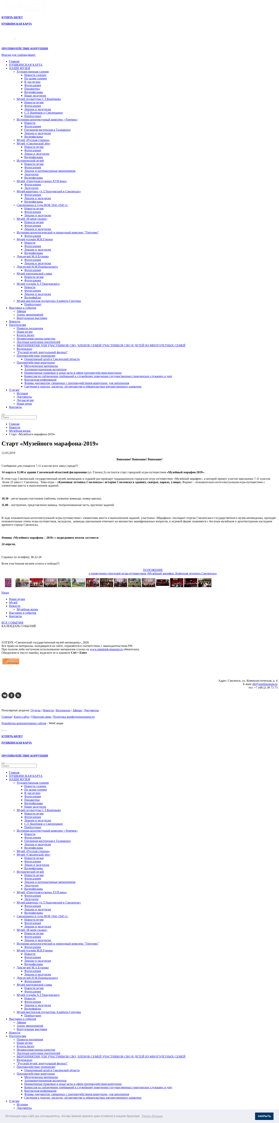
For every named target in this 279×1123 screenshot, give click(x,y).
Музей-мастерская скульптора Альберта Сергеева (49, 301)
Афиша (21, 311)
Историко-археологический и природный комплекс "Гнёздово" (58, 232)
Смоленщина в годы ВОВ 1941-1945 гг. (42, 205)
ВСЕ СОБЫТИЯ (12, 622)
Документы (24, 396)
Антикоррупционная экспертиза (45, 369)
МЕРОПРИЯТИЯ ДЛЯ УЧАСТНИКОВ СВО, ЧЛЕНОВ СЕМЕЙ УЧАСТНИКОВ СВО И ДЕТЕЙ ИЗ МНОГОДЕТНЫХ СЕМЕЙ (101, 345)
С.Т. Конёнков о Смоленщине (43, 112)
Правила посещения (30, 328)
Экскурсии (31, 174)
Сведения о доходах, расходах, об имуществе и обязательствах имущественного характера (82, 386)
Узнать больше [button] (152, 1116)
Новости (29, 123)
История (22, 393)
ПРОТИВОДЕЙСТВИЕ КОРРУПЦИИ (25, 48)
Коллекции (63, 710)
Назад (5, 592)
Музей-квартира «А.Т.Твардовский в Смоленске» (49, 191)
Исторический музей (30, 160)
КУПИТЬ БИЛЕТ (12, 17)
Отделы (36, 710)
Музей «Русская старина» (33, 140)
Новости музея (33, 102)
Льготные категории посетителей (38, 342)
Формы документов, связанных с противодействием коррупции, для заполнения (76, 383)
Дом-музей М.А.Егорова (33, 256)
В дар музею (32, 81)
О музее (14, 390)
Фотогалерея (32, 85)
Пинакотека (32, 88)
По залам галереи (35, 78)
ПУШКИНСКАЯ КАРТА (26, 64)
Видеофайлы (32, 297)
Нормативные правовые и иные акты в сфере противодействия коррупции (73, 372)
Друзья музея (25, 400)
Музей (13, 602)
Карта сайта (21, 716)
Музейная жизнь (27, 609)
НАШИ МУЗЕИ (19, 68)
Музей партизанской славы (34, 273)
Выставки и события (22, 307)
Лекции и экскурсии (37, 109)
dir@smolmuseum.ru (264, 684)
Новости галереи (35, 75)
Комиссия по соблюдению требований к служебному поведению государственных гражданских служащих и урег (98, 376)
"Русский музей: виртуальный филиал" (42, 352)
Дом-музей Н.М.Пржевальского (37, 266)
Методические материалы (41, 366)
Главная (14, 61)
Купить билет (25, 335)
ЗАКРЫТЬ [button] (264, 1116)
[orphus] (11, 664)
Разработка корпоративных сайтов (24, 723)
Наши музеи (25, 331)
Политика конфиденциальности (74, 716)
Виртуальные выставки (32, 318)
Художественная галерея (33, 71)
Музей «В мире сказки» (32, 218)
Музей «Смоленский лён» (33, 143)
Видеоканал (24, 348)
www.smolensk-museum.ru (106, 649)
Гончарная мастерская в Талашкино (47, 129)
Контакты (15, 407)
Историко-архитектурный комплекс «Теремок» (47, 119)
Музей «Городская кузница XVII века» (42, 181)
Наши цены (24, 403)
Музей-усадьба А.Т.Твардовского (38, 283)
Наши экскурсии (35, 95)
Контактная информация (40, 379)
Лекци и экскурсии (36, 153)
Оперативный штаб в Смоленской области (52, 359)
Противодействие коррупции (36, 362)
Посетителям (17, 324)
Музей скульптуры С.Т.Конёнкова (39, 99)
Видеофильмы (33, 92)
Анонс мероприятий (30, 314)
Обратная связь (41, 716)
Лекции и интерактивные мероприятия (49, 170)
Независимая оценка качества (36, 338)
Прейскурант (32, 116)
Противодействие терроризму (36, 355)
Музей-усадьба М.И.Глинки (35, 239)
